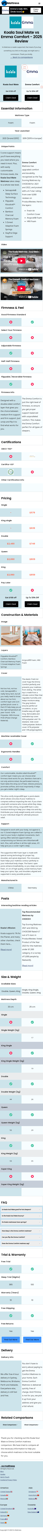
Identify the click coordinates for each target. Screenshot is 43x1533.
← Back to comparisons (21, 57)
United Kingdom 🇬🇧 (7, 1508)
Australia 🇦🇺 (32, 1508)
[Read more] (6, 949)
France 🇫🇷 (3, 1519)
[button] (39, 3)
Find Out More (10, 1339)
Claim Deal (35, 10)
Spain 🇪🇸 (3, 1522)
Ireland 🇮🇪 (4, 1512)
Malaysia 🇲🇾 (33, 1499)
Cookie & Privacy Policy (8, 1480)
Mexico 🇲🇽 (4, 1499)
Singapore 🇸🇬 (33, 1492)
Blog (2, 1471)
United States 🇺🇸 (6, 1492)
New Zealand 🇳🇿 (33, 1512)
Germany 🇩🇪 (4, 1515)
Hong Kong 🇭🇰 (34, 1495)
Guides (2, 1474)
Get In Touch (4, 1477)
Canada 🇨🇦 (4, 1495)
